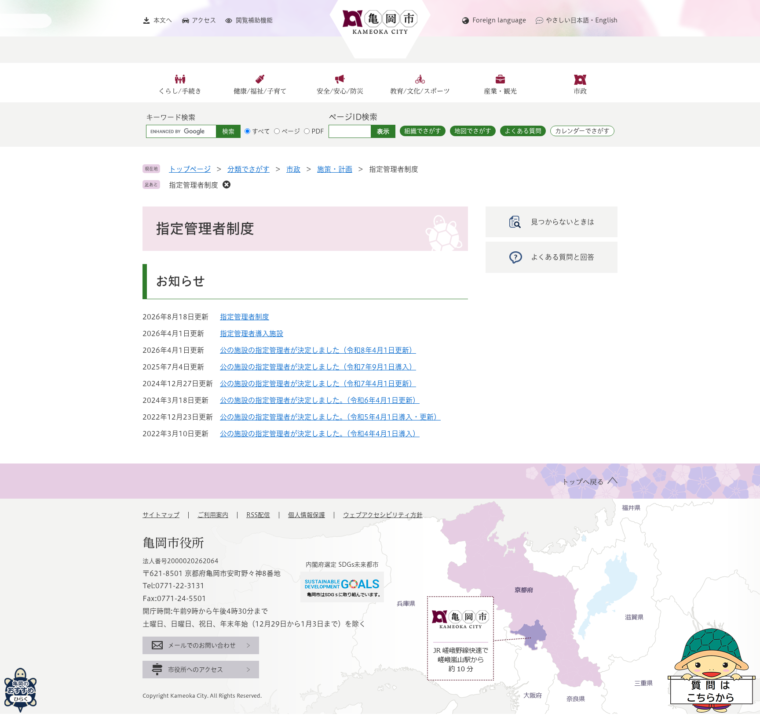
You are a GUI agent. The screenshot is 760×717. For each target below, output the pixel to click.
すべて (261, 131)
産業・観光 (500, 91)
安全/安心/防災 (340, 91)
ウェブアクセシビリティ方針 (383, 515)
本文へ (162, 20)
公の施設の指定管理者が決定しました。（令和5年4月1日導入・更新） (330, 416)
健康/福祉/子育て (260, 91)
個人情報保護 (306, 515)
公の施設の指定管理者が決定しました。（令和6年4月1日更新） (320, 400)
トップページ (190, 169)
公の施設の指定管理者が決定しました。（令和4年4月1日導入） (320, 433)
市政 (580, 91)
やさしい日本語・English (582, 20)
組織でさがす (422, 131)
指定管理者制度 (193, 184)
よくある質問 (522, 131)
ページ (290, 131)
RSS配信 (258, 515)
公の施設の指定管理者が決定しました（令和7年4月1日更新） (318, 383)
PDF (317, 131)
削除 (226, 184)
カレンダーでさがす (582, 131)
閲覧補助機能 (254, 20)
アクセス (204, 20)
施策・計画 (334, 169)
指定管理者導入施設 (251, 333)
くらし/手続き (179, 91)
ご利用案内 (212, 515)
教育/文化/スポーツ (420, 91)
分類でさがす (248, 169)
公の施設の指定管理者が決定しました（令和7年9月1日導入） (318, 366)
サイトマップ (160, 515)
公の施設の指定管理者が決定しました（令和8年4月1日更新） (318, 350)
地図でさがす (472, 131)
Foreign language (499, 20)
